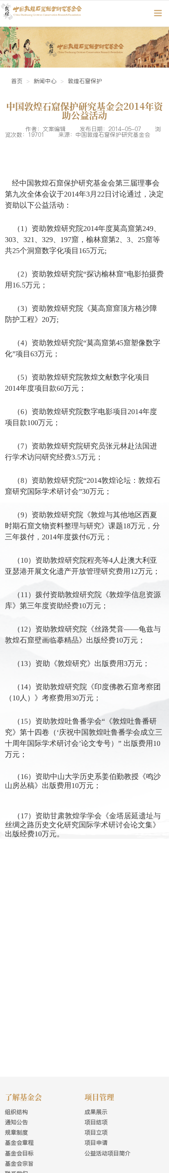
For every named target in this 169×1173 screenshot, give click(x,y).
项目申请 (95, 1143)
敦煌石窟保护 (85, 81)
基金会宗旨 (19, 1163)
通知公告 (16, 1122)
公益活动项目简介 (107, 1153)
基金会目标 (19, 1153)
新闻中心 (45, 81)
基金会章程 (19, 1143)
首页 (17, 81)
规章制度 (16, 1132)
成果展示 (95, 1112)
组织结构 (16, 1112)
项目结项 (95, 1122)
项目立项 (95, 1132)
